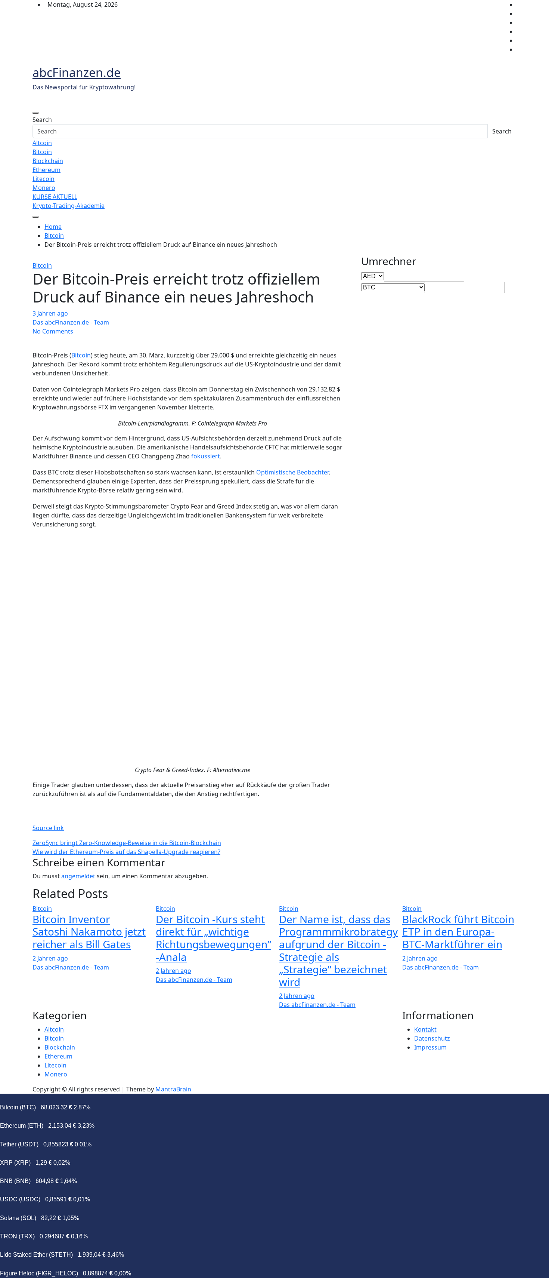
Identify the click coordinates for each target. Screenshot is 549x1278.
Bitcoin (42, 152)
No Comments (52, 331)
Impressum (430, 1047)
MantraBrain (173, 1089)
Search (42, 120)
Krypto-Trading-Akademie (68, 206)
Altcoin (42, 143)
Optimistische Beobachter (292, 472)
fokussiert (205, 456)
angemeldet (78, 876)
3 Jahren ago (50, 313)
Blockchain (47, 161)
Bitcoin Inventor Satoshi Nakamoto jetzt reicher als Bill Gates (89, 931)
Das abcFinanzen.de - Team (70, 322)
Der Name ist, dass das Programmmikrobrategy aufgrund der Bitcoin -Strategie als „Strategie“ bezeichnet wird (338, 950)
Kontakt (425, 1029)
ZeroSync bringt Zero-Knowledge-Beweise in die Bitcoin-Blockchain (126, 843)
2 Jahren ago (50, 958)
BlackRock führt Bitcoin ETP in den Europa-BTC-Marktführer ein (458, 931)
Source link (48, 828)
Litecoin (43, 179)
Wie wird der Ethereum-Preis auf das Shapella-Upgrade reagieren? (126, 852)
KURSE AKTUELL (54, 197)
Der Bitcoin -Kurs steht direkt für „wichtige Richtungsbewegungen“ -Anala (213, 938)
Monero (43, 188)
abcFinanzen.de (76, 72)
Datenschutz (432, 1038)
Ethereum (46, 170)
